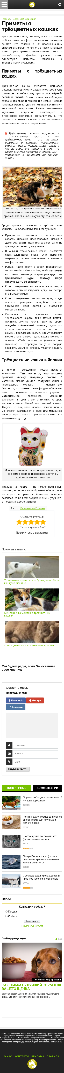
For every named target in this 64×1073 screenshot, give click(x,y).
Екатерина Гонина (32, 508)
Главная (6, 18)
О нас (8, 1056)
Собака (12, 916)
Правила (53, 1056)
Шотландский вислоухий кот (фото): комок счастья (39, 837)
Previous (5, 958)
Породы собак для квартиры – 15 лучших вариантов (42, 799)
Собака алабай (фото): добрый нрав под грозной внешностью (41, 877)
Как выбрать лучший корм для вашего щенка (31, 987)
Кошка (12, 911)
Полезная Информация (24, 18)
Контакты (22, 1056)
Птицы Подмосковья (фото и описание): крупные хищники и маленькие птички (41, 859)
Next (58, 958)
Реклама (37, 1056)
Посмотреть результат (32, 926)
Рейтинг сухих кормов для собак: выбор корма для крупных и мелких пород (42, 819)
